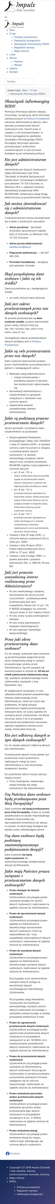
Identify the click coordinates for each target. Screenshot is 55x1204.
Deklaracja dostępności (30, 1194)
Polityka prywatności (28, 1187)
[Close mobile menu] (6, 20)
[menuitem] (12, 30)
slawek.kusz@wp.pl (20, 246)
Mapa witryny (16, 1177)
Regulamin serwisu (27, 1190)
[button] (13, 1153)
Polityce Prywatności (38, 118)
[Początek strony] (50, 1199)
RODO (12, 1181)
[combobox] (19, 81)
